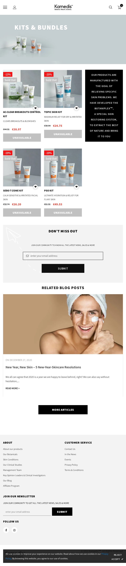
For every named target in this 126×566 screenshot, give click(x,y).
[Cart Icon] (119, 7)
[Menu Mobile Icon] (5, 7)
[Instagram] (14, 530)
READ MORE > (13, 388)
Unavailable (22, 138)
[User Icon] (14, 7)
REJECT (118, 554)
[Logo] (63, 7)
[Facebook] (6, 530)
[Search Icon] (110, 7)
